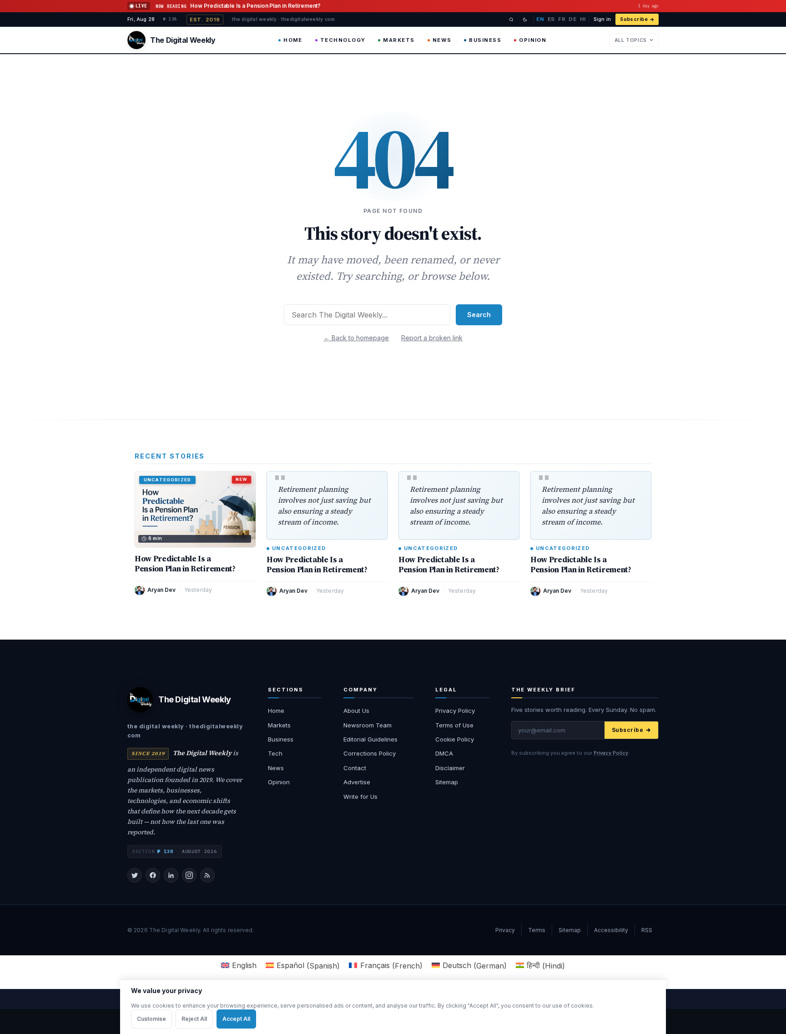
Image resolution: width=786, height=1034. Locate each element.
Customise (151, 1018)
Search (479, 314)
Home (292, 40)
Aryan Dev (161, 589)
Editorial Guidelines (370, 739)
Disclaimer (450, 768)
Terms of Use (454, 725)
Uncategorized (299, 548)
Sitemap (446, 782)
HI (583, 19)
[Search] (511, 19)
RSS (646, 930)
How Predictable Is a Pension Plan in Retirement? (185, 563)
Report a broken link (432, 338)
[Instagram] (189, 875)
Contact (354, 768)
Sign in (602, 19)
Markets (398, 40)
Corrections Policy (369, 753)
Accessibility (611, 930)
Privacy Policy (455, 710)
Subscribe (634, 19)
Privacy (505, 930)
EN (540, 19)
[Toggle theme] (524, 19)
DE (572, 19)
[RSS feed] (207, 875)
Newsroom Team (367, 725)
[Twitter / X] (134, 875)
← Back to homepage (356, 338)
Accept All (236, 1018)
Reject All (194, 1018)
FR (561, 19)
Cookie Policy (454, 739)
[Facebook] (153, 875)
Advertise (356, 782)
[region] (393, 1006)
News (442, 40)
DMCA (444, 753)
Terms (536, 930)
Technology (343, 40)
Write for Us (360, 796)
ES (551, 19)
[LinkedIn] (171, 875)
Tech (275, 753)
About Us (356, 710)
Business (485, 40)
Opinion (532, 40)
